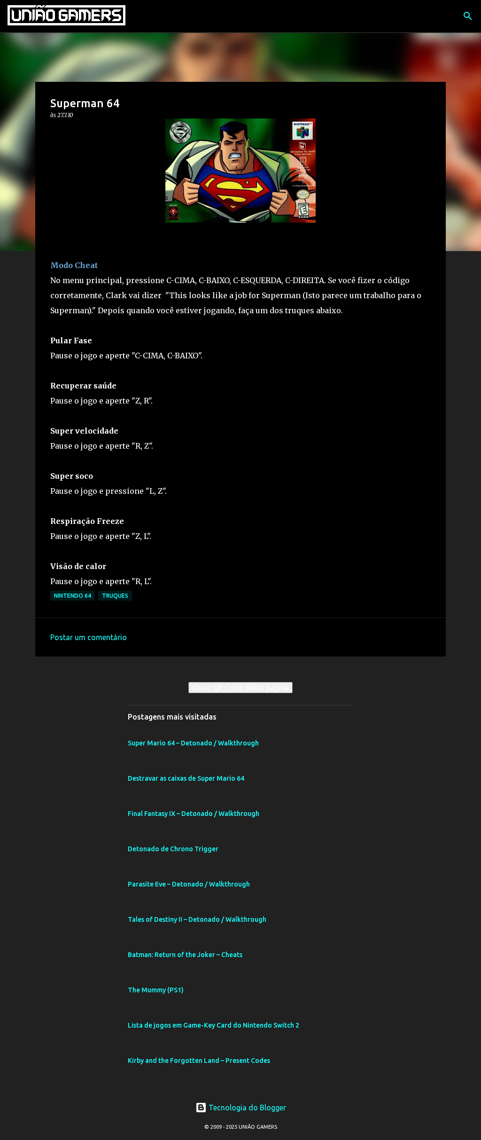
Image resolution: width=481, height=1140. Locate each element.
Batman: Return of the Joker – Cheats (185, 954)
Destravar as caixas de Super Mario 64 (186, 778)
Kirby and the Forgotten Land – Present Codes (199, 1060)
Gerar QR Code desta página (240, 687)
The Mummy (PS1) (156, 990)
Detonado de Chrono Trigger (173, 849)
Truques (115, 596)
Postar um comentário (88, 637)
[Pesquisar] (467, 16)
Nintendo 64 (72, 596)
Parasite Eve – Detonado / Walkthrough (189, 884)
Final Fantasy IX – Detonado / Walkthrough (193, 813)
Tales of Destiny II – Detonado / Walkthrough (197, 919)
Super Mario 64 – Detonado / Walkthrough (193, 743)
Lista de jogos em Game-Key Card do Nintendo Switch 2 (213, 1025)
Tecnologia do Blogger (246, 1107)
